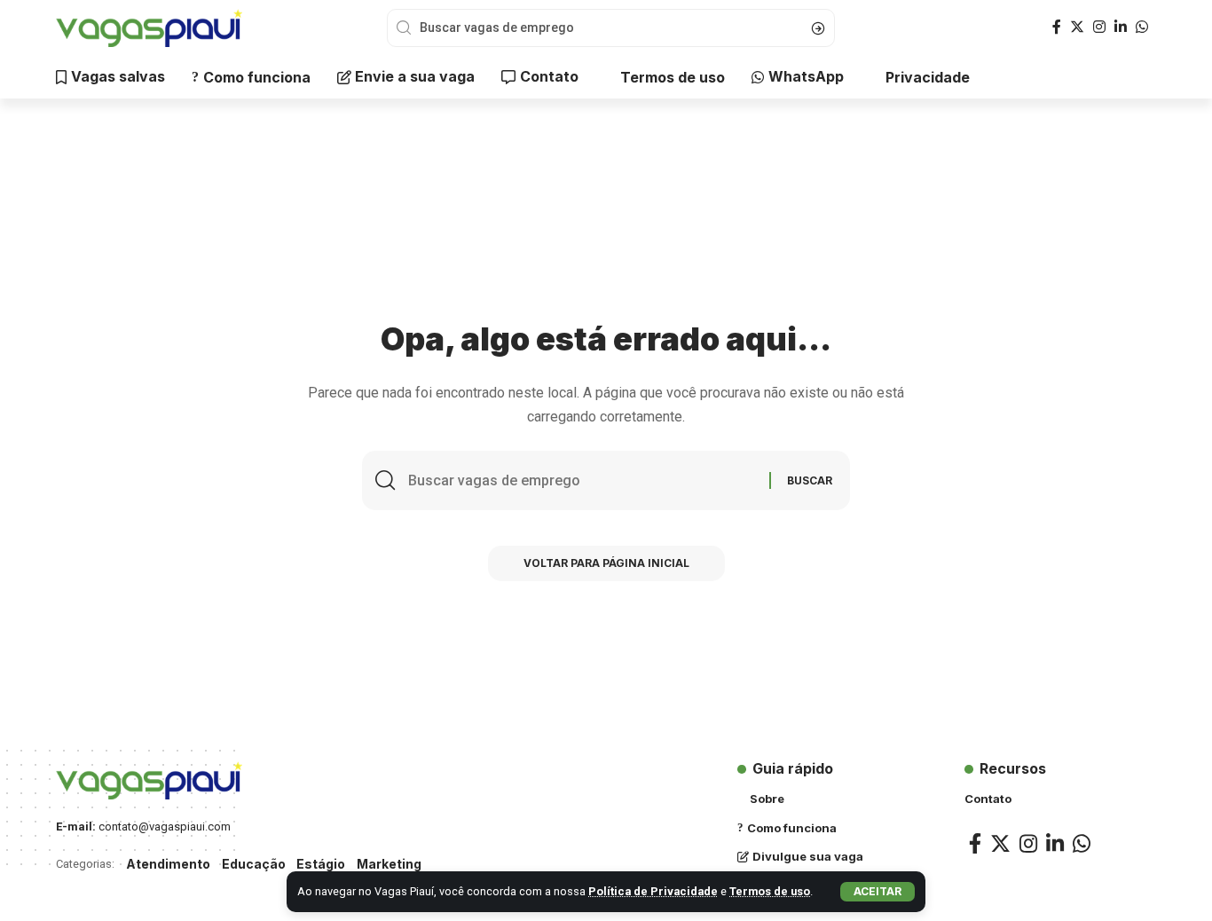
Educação (254, 863)
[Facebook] (1057, 27)
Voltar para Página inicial (606, 563)
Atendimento (168, 863)
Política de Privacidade (653, 891)
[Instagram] (1099, 27)
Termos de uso (769, 891)
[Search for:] (582, 480)
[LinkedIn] (1120, 27)
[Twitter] (1077, 27)
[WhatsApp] (1142, 27)
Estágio (320, 863)
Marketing (389, 863)
